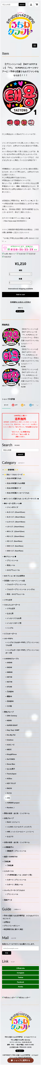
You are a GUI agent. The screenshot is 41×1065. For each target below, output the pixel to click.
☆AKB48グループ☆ (11, 659)
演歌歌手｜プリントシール (16, 851)
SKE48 (9, 667)
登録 (6, 953)
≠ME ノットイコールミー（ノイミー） (21, 832)
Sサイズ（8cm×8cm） (15, 541)
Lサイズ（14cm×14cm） (16, 527)
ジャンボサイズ (12, 507)
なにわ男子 (11, 769)
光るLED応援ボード (14, 488)
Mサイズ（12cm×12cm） (16, 531)
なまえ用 (10, 613)
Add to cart (20, 294)
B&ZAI (9, 788)
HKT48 (9, 677)
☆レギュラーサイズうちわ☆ (14, 890)
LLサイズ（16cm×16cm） (16, 522)
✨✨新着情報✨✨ (11, 470)
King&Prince (12, 754)
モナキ (9, 793)
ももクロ (10, 836)
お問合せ (7, 922)
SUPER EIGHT (12, 725)
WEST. (9, 749)
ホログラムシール (13, 570)
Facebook (20, 982)
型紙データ (8, 900)
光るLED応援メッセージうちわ (18, 493)
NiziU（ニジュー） (13, 822)
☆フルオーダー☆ (10, 634)
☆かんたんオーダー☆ (12, 605)
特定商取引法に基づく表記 (13, 929)
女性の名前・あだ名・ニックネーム (17, 842)
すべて (6, 405)
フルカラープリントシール (16, 584)
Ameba (20, 987)
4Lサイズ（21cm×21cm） (16, 512)
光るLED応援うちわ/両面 (16, 483)
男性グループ (9, 712)
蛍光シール (11, 565)
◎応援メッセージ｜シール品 (14, 581)
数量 (20, 279)
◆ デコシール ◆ (10, 556)
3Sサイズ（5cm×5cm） (15, 551)
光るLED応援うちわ (14, 478)
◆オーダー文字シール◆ (13, 503)
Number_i (10, 807)
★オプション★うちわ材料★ (14, 576)
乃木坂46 (10, 691)
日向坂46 (10, 701)
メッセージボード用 (14, 623)
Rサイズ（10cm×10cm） (16, 536)
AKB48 (9, 662)
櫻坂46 (9, 696)
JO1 (8, 798)
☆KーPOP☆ (8, 638)
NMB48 (9, 672)
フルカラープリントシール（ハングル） (21, 589)
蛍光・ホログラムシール (15, 594)
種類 (20, 270)
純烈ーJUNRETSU (10, 857)
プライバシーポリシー (12, 926)
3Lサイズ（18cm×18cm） (16, 517)
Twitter (20, 977)
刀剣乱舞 (7, 861)
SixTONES (11, 759)
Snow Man (11, 764)
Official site (20, 968)
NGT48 (9, 682)
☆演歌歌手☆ (9, 847)
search (22, 4)
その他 (9, 706)
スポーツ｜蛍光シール (15, 884)
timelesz (10, 740)
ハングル (10, 628)
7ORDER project (13, 803)
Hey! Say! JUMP (13, 730)
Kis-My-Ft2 (11, 735)
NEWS (9, 720)
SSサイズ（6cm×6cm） (15, 546)
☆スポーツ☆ (9, 871)
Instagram (20, 973)
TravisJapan (11, 774)
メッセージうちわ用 (14, 618)
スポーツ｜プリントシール (16, 880)
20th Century (12, 716)
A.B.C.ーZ (10, 745)
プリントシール (12, 560)
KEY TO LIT (11, 783)
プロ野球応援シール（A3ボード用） (20, 875)
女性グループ (9, 818)
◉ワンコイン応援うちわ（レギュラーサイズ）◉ (21, 499)
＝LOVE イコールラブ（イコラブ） (19, 827)
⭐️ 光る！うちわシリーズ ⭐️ (14, 474)
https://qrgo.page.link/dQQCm (15, 221)
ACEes (9, 778)
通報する (20, 307)
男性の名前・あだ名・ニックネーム (17, 813)
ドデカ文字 (8, 600)
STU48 (9, 687)
